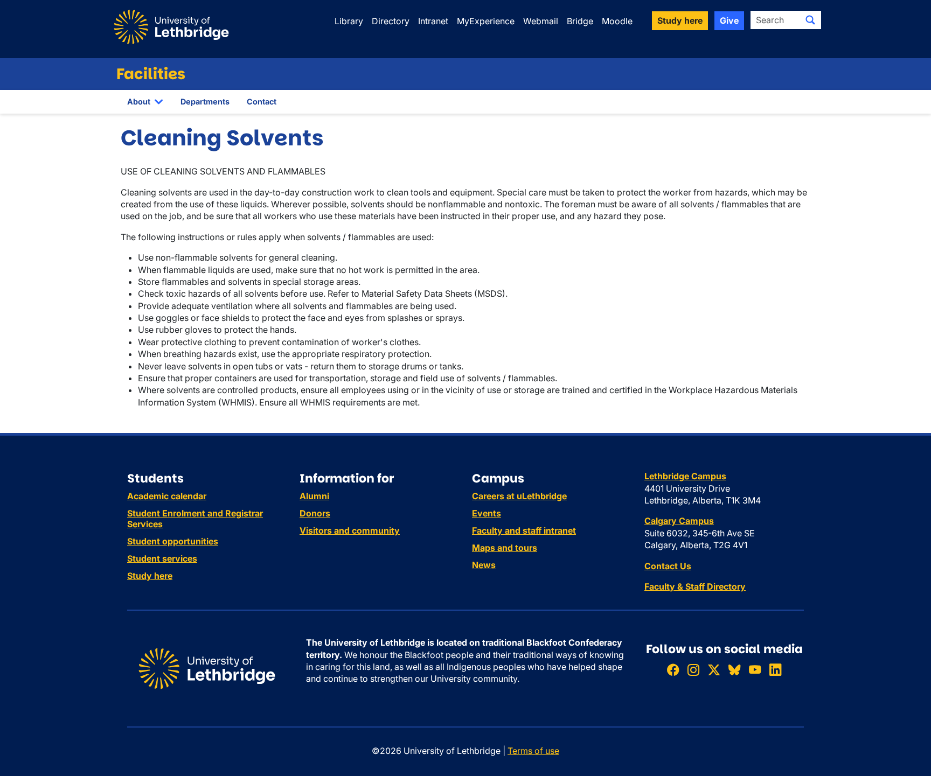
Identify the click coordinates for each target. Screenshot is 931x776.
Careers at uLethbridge (519, 496)
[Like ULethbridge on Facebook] (673, 670)
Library (349, 21)
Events (486, 513)
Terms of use (533, 750)
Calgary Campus (679, 520)
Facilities (150, 74)
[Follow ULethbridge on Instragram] (693, 670)
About (138, 101)
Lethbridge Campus (685, 476)
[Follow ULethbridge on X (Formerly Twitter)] (713, 670)
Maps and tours (504, 547)
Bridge (580, 21)
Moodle (617, 21)
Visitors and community (350, 530)
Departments (205, 101)
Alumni (314, 496)
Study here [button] (680, 20)
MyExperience (486, 21)
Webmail (540, 21)
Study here (149, 575)
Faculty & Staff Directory (695, 586)
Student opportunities (172, 541)
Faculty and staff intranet (524, 530)
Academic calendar (166, 496)
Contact (261, 101)
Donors (315, 513)
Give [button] (729, 20)
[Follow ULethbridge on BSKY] (734, 670)
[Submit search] (810, 20)
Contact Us (667, 566)
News (484, 565)
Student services (162, 558)
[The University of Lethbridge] (207, 667)
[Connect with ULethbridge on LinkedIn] (775, 670)
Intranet (433, 21)
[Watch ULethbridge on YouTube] (754, 670)
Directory (390, 21)
